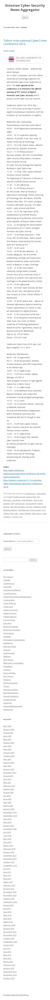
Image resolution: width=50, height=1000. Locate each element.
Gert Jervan (20, 503)
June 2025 (7, 736)
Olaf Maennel (23, 510)
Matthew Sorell (39, 507)
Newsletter (7, 666)
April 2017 (7, 879)
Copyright (7, 587)
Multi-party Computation (13, 663)
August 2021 (8, 776)
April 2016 (7, 918)
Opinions (7, 669)
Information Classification (14, 640)
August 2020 (8, 792)
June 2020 (7, 799)
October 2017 (8, 862)
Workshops (8, 709)
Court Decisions (10, 593)
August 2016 (8, 905)
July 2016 (7, 908)
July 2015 (7, 948)
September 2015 (10, 942)
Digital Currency (10, 613)
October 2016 (8, 898)
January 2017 (8, 888)
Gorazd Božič (31, 503)
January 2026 (8, 729)
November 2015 (10, 935)
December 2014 (9, 971)
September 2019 (10, 815)
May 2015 (7, 955)
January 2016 (8, 928)
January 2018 (8, 852)
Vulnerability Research (12, 706)
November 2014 (10, 975)
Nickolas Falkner (10, 510)
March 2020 (8, 806)
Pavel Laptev (35, 510)
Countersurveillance (11, 590)
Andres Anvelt (19, 497)
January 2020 (8, 809)
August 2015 (8, 945)
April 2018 (7, 842)
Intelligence (8, 643)
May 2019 (7, 822)
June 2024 (7, 746)
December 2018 (9, 829)
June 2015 (7, 952)
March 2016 (8, 922)
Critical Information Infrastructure (17, 596)
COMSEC (7, 580)
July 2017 (7, 869)
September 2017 (10, 865)
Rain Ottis (14, 513)
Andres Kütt (31, 497)
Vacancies (7, 703)
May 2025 (7, 739)
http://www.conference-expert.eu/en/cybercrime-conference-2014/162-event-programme (24, 473)
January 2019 (8, 825)
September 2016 (10, 902)
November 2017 (10, 859)
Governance (8, 633)
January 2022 (8, 769)
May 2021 (7, 782)
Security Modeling (10, 696)
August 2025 (8, 733)
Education (7, 623)
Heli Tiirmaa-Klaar (17, 507)
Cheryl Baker (27, 500)
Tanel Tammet (25, 513)
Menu (25, 17)
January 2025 (8, 742)
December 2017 (9, 855)
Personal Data (9, 673)
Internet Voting (9, 646)
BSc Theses (8, 577)
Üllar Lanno (37, 513)
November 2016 (10, 895)
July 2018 (7, 832)
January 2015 (8, 968)
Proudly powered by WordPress (16, 995)
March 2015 (8, 961)
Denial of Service (10, 610)
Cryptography (9, 600)
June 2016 (7, 912)
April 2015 (7, 958)
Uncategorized (9, 699)
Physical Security (10, 683)
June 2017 (7, 872)
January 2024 (8, 752)
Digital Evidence (10, 616)
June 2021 (7, 779)
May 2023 (7, 759)
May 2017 (7, 875)
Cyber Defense (9, 603)
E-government (9, 620)
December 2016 (9, 892)
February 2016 (9, 925)
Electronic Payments (11, 630)
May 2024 (7, 749)
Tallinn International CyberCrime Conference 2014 (25, 42)
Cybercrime (41, 493)
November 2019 (10, 812)
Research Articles (10, 689)
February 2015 (9, 965)
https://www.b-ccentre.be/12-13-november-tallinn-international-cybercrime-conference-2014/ (23, 483)
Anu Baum (16, 500)
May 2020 (7, 802)
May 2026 (7, 726)
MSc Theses (8, 660)
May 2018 (7, 839)
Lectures (7, 650)
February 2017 (9, 885)
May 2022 (7, 766)
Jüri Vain (29, 507)
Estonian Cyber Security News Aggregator (25, 7)
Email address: (9, 541)
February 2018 (9, 849)
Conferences (29, 493)
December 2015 (9, 932)
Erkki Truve (38, 500)
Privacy (6, 686)
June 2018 (7, 835)
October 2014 (8, 978)
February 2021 (9, 786)
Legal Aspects (9, 653)
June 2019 (7, 819)
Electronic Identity (10, 626)
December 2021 (9, 772)
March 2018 (8, 845)
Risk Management (10, 693)
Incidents (7, 636)
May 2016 (7, 915)
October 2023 (8, 756)
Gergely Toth (8, 503)
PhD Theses (8, 676)
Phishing (7, 679)
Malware (7, 656)
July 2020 (7, 796)
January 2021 (8, 789)
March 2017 (8, 882)
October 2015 (8, 938)
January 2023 (8, 762)
